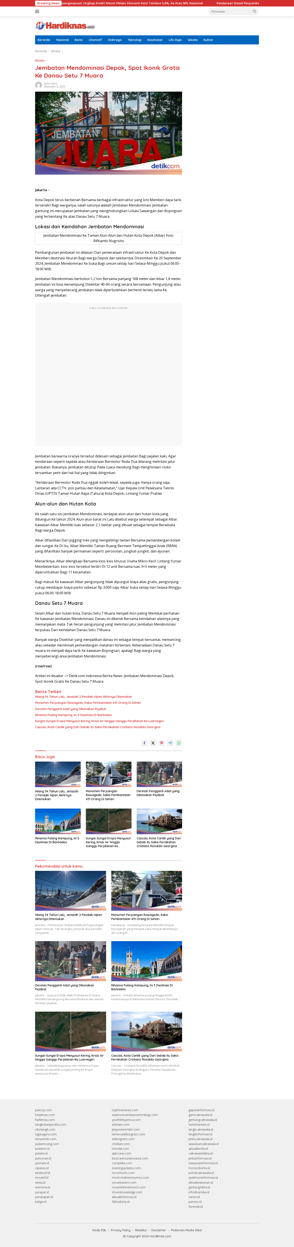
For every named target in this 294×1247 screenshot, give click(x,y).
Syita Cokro (50, 83)
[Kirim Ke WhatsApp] (179, 743)
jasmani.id (42, 1163)
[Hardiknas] (65, 25)
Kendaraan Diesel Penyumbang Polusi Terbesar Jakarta (225, 3)
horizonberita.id (199, 1168)
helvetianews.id (199, 1124)
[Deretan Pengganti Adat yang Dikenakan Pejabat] (159, 774)
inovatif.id (41, 1177)
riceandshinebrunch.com (129, 1187)
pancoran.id (43, 1158)
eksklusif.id (42, 1173)
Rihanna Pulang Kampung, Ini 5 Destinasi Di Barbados (73, 715)
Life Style (175, 40)
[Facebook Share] (144, 743)
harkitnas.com (45, 1120)
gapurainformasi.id (201, 1110)
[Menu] (38, 11)
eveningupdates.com (126, 1168)
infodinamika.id (199, 1192)
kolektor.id (42, 1149)
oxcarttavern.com (124, 1182)
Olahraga (115, 40)
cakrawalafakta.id (201, 1153)
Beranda (44, 40)
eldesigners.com (123, 1139)
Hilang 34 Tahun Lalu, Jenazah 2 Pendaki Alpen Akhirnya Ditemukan (83, 697)
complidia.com (122, 1163)
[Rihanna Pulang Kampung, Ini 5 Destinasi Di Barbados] (58, 821)
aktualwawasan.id (201, 1182)
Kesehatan (155, 40)
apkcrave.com (121, 1153)
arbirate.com (121, 1124)
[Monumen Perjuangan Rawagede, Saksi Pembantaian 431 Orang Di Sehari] (109, 774)
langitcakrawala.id (201, 1129)
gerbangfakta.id (199, 1187)
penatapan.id (44, 1197)
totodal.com (120, 1149)
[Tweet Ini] (153, 743)
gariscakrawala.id (200, 1115)
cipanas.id (42, 1168)
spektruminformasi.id (203, 1177)
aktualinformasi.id (124, 1197)
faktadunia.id (121, 1202)
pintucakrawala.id (200, 1139)
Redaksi (141, 1230)
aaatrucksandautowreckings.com (135, 1115)
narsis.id (194, 1197)
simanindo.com (45, 1139)
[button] (254, 11)
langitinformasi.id (200, 1134)
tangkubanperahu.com (50, 1124)
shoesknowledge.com (127, 1192)
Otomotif (95, 40)
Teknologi (134, 40)
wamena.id (42, 1187)
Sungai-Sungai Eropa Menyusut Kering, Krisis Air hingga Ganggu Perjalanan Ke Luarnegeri (99, 721)
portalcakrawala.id (201, 1173)
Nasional (62, 40)
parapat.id (42, 1192)
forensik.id (196, 1207)
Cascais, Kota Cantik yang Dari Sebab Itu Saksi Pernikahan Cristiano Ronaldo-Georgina (97, 727)
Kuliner (208, 40)
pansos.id (195, 1202)
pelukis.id (41, 1153)
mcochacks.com (123, 1173)
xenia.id (40, 1182)
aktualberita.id (198, 1149)
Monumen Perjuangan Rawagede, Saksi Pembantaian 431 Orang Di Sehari (88, 703)
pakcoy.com (43, 1110)
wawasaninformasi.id (203, 1163)
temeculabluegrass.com (128, 1134)
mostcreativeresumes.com (130, 1177)
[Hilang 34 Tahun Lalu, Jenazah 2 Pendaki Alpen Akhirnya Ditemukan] (58, 774)
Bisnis (79, 40)
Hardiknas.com (160, 1236)
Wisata (193, 40)
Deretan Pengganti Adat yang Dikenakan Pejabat (70, 709)
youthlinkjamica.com (126, 1120)
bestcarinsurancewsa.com (130, 1158)
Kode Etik (99, 1230)
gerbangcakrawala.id (203, 1120)
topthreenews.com (125, 1110)
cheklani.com (121, 1144)
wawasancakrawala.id (204, 1144)
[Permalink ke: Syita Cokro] (38, 85)
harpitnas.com (45, 1115)
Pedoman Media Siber (186, 1230)
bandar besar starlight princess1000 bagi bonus (221, 62)
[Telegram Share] (170, 743)
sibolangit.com (45, 1129)
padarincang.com (47, 1144)
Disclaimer (158, 1230)
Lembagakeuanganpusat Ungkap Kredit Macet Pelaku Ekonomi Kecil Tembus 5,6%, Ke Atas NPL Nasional (91, 3)
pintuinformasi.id (200, 1158)
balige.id (40, 1202)
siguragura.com (46, 1134)
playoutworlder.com (126, 1129)
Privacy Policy (120, 1230)
